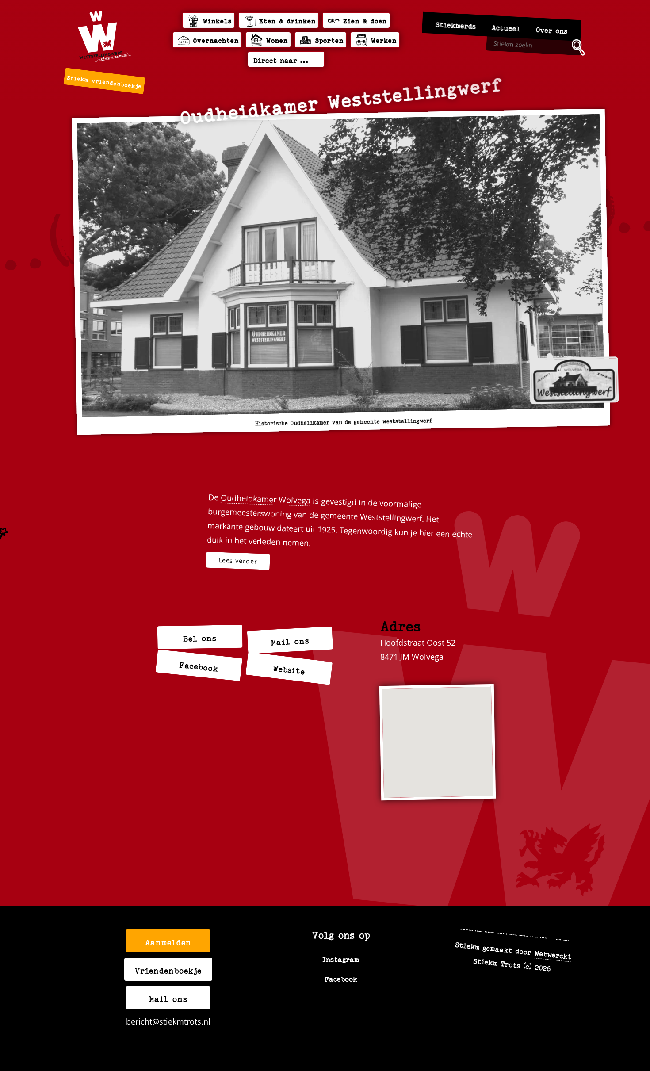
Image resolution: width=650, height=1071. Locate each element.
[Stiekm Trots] (104, 36)
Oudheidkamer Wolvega (266, 499)
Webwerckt (553, 954)
